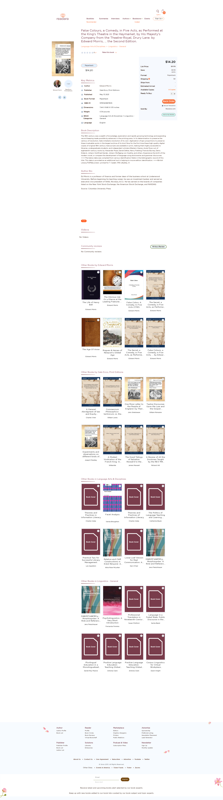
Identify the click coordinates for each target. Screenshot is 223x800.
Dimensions (88, 107)
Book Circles (89, 733)
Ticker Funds (118, 768)
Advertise (127, 759)
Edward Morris (57, 90)
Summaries (103, 19)
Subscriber (116, 759)
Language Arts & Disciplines (93, 46)
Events (147, 19)
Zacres (137, 768)
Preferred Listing (147, 733)
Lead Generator (147, 737)
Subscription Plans (119, 745)
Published (88, 94)
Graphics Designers (119, 733)
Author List (60, 750)
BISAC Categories (86, 117)
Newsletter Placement (149, 735)
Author (87, 86)
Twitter (147, 759)
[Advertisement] (63, 147)
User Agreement (102, 759)
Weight (87, 112)
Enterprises (89, 748)
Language (88, 123)
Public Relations (118, 737)
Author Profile (61, 730)
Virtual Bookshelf (91, 737)
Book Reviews (90, 735)
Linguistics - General (117, 46)
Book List (59, 733)
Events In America (103, 768)
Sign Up (158, 18)
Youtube (137, 759)
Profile (87, 730)
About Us (77, 759)
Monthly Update (147, 748)
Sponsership (146, 730)
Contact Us (88, 759)
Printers (116, 735)
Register (125, 779)
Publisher (88, 90)
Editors (115, 730)
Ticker (129, 768)
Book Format (89, 99)
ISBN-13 (87, 103)
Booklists (90, 19)
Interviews (115, 19)
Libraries (88, 745)
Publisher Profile (62, 745)
